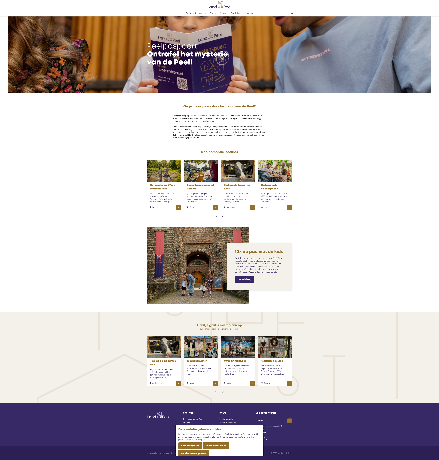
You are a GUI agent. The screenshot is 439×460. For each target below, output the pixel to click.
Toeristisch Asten (226, 419)
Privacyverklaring (170, 453)
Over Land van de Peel (192, 419)
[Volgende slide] (223, 216)
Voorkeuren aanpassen (193, 453)
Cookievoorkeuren (154, 453)
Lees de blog (244, 279)
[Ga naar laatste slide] (216, 216)
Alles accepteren (190, 446)
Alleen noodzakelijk (216, 446)
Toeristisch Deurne (227, 422)
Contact (186, 422)
